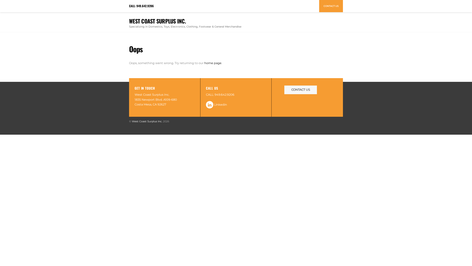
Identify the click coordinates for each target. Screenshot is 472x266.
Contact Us (331, 6)
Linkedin (220, 104)
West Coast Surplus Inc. (147, 121)
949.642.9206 (145, 6)
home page (212, 63)
